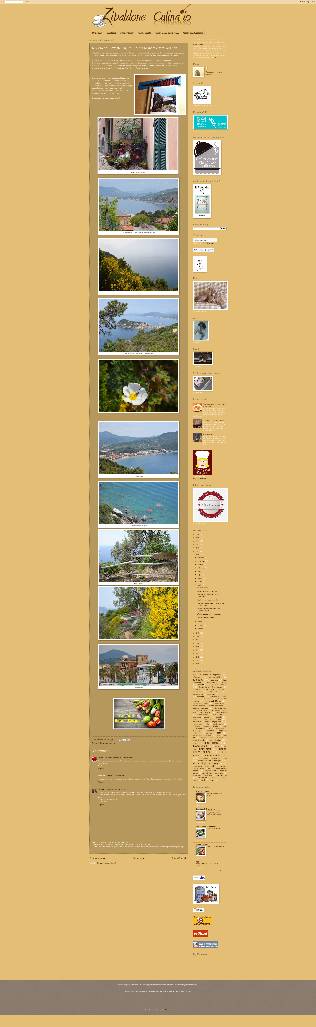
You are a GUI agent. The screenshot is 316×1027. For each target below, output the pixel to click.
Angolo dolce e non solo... (167, 33)
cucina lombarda (199, 705)
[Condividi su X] (124, 740)
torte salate (202, 778)
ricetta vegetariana (215, 755)
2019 (198, 633)
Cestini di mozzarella (214, 828)
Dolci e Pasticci (202, 844)
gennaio (201, 629)
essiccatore (197, 722)
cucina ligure (219, 703)
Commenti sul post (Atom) (106, 863)
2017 (198, 640)
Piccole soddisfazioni (193, 33)
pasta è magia (199, 740)
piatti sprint (211, 742)
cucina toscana (202, 715)
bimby (224, 682)
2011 (198, 660)
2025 (198, 538)
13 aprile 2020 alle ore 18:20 (114, 789)
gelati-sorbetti (218, 724)
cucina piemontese (220, 708)
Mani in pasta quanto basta (206, 827)
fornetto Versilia (197, 724)
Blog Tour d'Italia (213, 685)
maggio (200, 581)
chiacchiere (103, 743)
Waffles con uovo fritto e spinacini (209, 614)
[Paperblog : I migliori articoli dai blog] (199, 879)
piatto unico (200, 745)
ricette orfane (197, 766)
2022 (198, 548)
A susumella (207, 434)
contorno (200, 696)
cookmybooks (214, 696)
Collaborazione (198, 694)
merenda (210, 731)
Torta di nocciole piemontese (213, 420)
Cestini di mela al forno (205, 617)
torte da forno (221, 775)
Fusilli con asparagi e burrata (207, 600)
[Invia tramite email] (120, 740)
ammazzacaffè (214, 677)
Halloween (206, 726)
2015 (198, 647)
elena (104, 740)
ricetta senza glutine (210, 750)
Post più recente (97, 858)
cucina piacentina (200, 708)
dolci (195, 719)
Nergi (218, 735)
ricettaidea (204, 758)
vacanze (112, 743)
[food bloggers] (205, 948)
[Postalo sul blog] (122, 740)
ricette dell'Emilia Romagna (209, 761)
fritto (207, 724)
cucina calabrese (207, 699)
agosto (200, 571)
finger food (216, 722)
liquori (211, 728)
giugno (200, 578)
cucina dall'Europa (200, 703)
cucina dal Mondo (213, 701)
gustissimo (196, 726)
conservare (211, 694)
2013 (198, 653)
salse (213, 766)
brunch (224, 685)
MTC (219, 733)
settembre (201, 568)
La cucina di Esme (105, 758)
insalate (216, 726)
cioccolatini (197, 692)
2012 (198, 657)
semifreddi (197, 775)
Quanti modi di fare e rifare (206, 809)
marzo (200, 622)
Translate (210, 243)
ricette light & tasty (205, 763)
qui (216, 57)
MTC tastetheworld (198, 735)
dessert (207, 717)
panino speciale (207, 738)
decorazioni (197, 717)
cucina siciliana (205, 712)
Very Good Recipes (200, 479)
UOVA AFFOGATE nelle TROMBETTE (214, 794)
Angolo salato (144, 33)
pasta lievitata (215, 740)
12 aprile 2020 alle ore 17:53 (123, 758)
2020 (198, 555)
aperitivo (214, 680)
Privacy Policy (127, 33)
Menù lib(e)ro (198, 731)
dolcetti (219, 717)
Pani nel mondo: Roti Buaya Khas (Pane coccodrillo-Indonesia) (214, 813)
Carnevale (196, 689)
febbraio (201, 625)
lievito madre (200, 728)
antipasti (198, 679)
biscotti (201, 685)
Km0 (225, 726)
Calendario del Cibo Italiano (210, 687)
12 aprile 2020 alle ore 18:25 (116, 776)
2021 (198, 551)
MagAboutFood (220, 728)
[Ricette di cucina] (200, 936)
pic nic (217, 746)
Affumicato (196, 677)
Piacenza (196, 743)
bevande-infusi (212, 682)
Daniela (101, 789)
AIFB (197, 862)
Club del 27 (214, 692)
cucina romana (215, 710)
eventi (207, 722)
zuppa (212, 780)
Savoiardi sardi (202, 588)
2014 (198, 650)
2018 (198, 636)
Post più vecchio (180, 858)
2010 (198, 664)
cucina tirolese (221, 712)
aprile (200, 585)
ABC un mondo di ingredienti (207, 675)
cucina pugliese (202, 710)
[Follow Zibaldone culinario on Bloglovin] (204, 251)
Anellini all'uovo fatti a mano (207, 591)
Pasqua (220, 738)
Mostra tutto (223, 871)
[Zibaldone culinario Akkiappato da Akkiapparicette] (202, 925)
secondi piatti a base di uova (212, 773)
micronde (209, 733)
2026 (198, 534)
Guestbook (111, 33)
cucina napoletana (216, 706)
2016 (198, 643)
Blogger (168, 1010)
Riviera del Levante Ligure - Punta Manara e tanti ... (209, 609)
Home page (97, 33)
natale (208, 735)
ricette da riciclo (219, 758)
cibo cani (221, 689)
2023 (198, 544)
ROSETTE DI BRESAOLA (215, 846)
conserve (223, 694)
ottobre (200, 564)
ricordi (207, 766)
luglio (200, 575)
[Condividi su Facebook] (127, 740)
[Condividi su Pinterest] (129, 740)
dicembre (201, 558)
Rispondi (101, 769)
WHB (203, 780)
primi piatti (205, 748)
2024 (198, 541)
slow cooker (209, 775)
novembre (201, 561)
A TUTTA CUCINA (202, 791)
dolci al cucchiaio (213, 719)
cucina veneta (218, 715)
